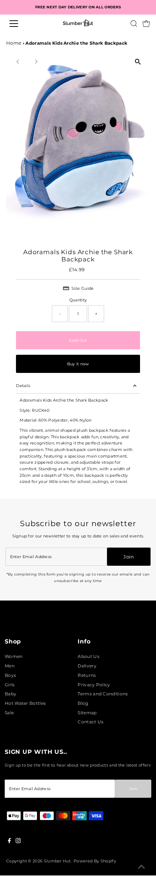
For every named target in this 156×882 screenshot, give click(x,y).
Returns (87, 675)
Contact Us (90, 721)
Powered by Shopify (95, 860)
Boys (10, 675)
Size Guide (82, 288)
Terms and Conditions (103, 693)
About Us (88, 656)
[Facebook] (9, 841)
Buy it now (78, 363)
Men (10, 665)
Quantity (78, 299)
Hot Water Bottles (25, 703)
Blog (83, 703)
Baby (10, 693)
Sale (9, 712)
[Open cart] (146, 23)
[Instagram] (18, 841)
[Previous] (18, 61)
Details (23, 385)
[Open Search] (134, 23)
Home (13, 43)
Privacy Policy (94, 684)
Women (14, 656)
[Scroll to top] (141, 867)
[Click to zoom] (138, 62)
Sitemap (87, 712)
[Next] (36, 61)
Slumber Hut (57, 860)
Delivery (87, 665)
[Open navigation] (22, 24)
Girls (10, 684)
